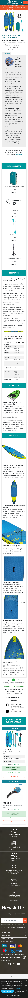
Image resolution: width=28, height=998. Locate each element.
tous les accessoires (8, 7)
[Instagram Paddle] (14, 963)
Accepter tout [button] (7, 991)
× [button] (26, 980)
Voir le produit (14, 776)
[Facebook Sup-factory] (10, 963)
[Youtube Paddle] (18, 963)
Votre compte (5, 936)
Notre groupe (15, 977)
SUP (24, 7)
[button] (14, 995)
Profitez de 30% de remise (17, 5)
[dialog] (14, 988)
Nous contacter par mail (16, 711)
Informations (5, 932)
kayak (7, 9)
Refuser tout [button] (20, 991)
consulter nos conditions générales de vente (15, 683)
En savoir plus (18, 988)
